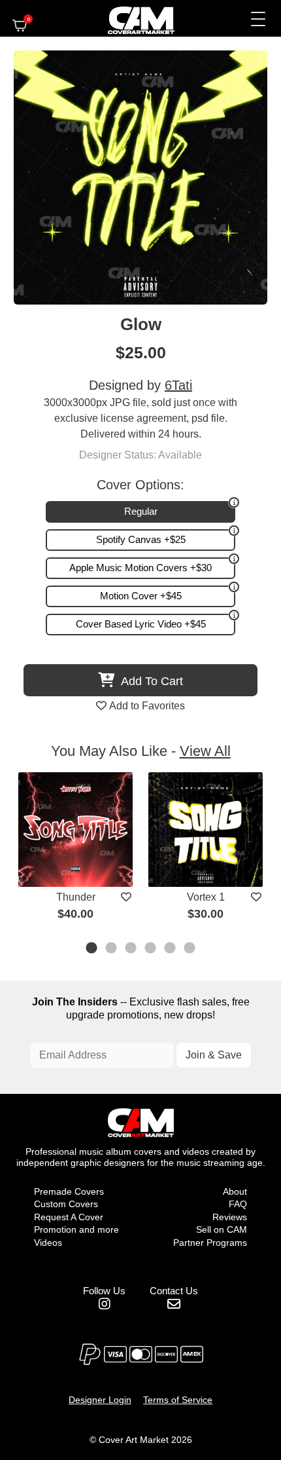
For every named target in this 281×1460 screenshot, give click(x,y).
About (235, 1191)
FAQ (238, 1204)
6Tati (178, 385)
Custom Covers (66, 1204)
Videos (48, 1242)
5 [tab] (170, 949)
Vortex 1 (206, 897)
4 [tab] (150, 949)
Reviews (229, 1217)
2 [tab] (111, 949)
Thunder (75, 897)
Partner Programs (210, 1242)
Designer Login (100, 1399)
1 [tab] (92, 949)
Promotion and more (76, 1229)
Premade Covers (69, 1191)
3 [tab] (131, 949)
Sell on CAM (221, 1229)
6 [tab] (190, 949)
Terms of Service (177, 1399)
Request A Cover (68, 1217)
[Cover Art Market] (130, 18)
